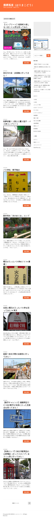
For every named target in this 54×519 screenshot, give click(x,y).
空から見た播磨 (37, 120)
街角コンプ (36, 126)
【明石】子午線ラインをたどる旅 (41, 64)
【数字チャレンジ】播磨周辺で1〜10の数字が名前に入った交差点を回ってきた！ (16, 405)
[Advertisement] (42, 29)
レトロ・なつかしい (38, 112)
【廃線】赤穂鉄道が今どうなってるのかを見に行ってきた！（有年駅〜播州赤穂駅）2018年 (42, 77)
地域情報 (36, 115)
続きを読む (26, 63)
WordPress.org (37, 147)
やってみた (36, 110)
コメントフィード (37, 144)
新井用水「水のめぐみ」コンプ (16, 216)
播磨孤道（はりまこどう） (18, 5)
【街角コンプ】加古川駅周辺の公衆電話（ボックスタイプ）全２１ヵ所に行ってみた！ (16, 454)
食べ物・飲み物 (37, 131)
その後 (35, 102)
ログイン (36, 139)
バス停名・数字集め (11, 170)
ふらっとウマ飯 (37, 104)
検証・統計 (36, 118)
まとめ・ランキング (38, 107)
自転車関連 (36, 123)
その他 (35, 99)
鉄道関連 (36, 128)
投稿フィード (37, 142)
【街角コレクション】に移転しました (42, 49)
